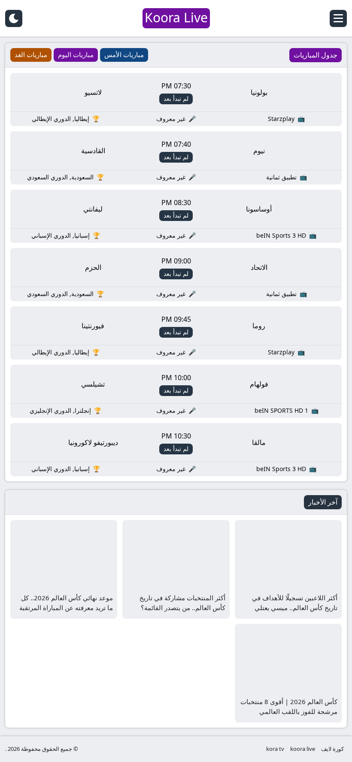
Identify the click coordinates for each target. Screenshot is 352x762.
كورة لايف (332, 749)
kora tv (275, 749)
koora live (302, 749)
